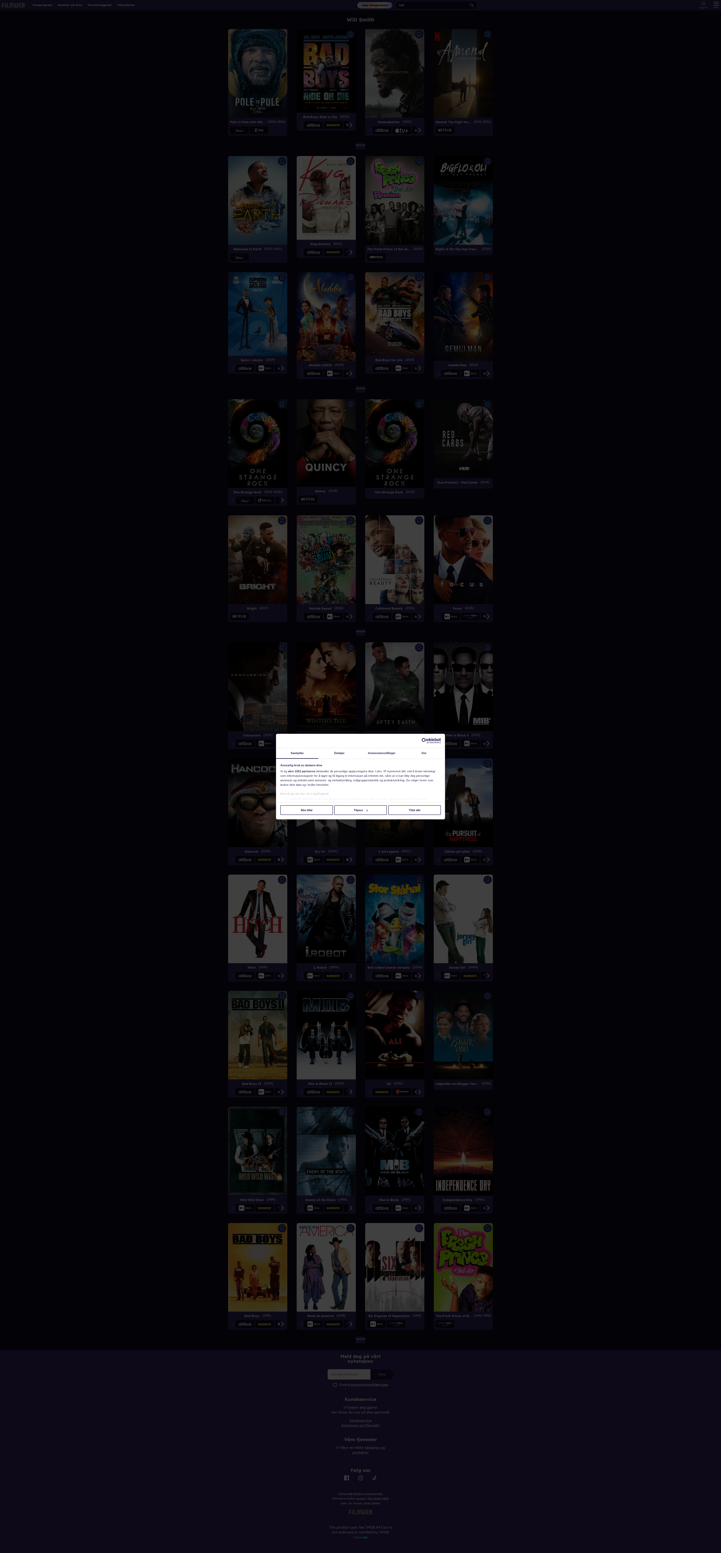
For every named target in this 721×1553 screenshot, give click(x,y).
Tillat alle (414, 810)
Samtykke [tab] (297, 753)
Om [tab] (424, 753)
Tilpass (358, 810)
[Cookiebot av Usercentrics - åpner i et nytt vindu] (424, 741)
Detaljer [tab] (339, 753)
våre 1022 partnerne (302, 771)
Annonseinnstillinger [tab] (382, 753)
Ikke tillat (306, 810)
